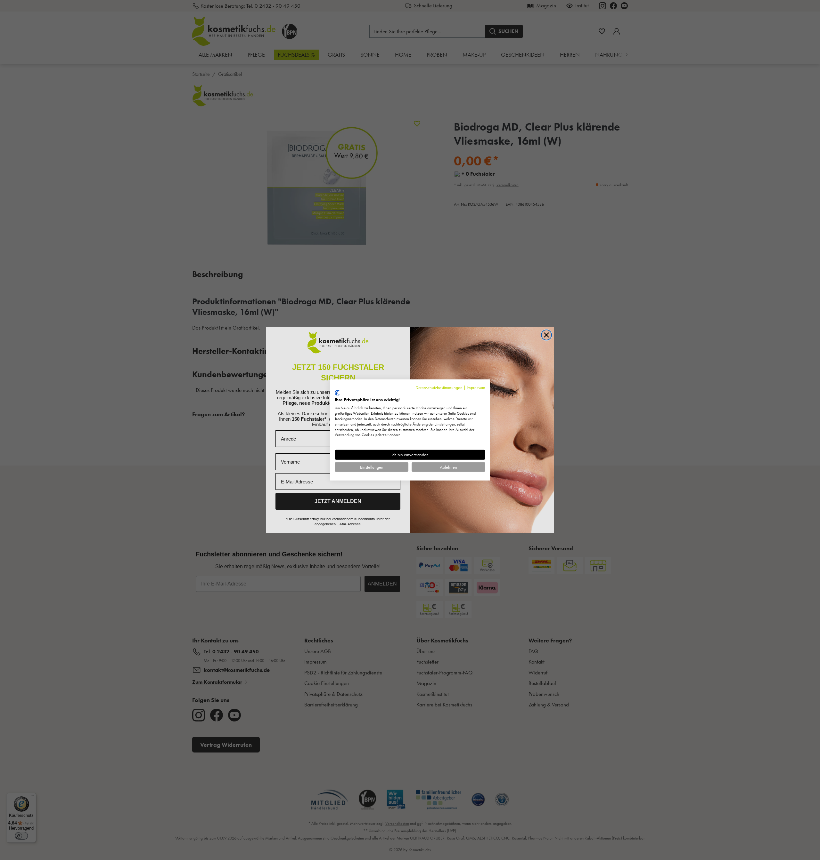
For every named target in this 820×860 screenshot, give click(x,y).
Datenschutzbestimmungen (439, 387)
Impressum (476, 387)
